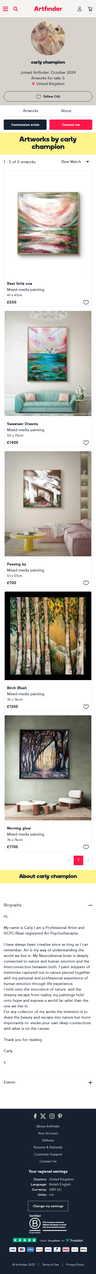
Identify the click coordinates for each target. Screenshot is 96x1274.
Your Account (48, 1133)
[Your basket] (90, 9)
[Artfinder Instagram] (52, 1116)
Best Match (71, 161)
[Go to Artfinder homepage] (48, 8)
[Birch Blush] (48, 651)
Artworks (30, 111)
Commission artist (25, 125)
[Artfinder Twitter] (43, 1116)
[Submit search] (15, 8)
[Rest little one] (48, 238)
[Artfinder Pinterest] (60, 1116)
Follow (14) (51, 97)
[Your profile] (80, 9)
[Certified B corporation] (48, 1224)
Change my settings (48, 1206)
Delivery (48, 1140)
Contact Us (48, 1161)
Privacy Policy (75, 1264)
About (66, 111)
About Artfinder (48, 1126)
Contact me (71, 125)
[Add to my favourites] (86, 302)
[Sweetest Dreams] (48, 379)
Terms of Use (50, 1264)
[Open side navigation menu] (5, 8)
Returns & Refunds (48, 1147)
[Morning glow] (48, 783)
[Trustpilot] (48, 1240)
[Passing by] (48, 519)
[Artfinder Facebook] (35, 1116)
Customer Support (48, 1154)
